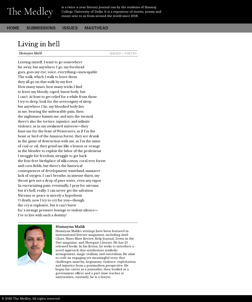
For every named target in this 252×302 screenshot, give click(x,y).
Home (13, 27)
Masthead (96, 27)
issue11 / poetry (123, 53)
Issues (70, 27)
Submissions (41, 27)
